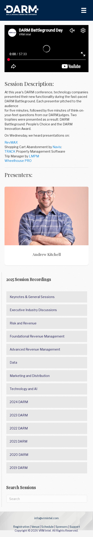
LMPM (34, 156)
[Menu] (83, 10)
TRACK (10, 151)
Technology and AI (23, 389)
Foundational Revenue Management (37, 336)
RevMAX (11, 142)
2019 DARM (19, 468)
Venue (35, 526)
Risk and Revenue (23, 323)
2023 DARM (19, 415)
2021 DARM (18, 441)
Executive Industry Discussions (33, 310)
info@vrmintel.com (46, 518)
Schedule (47, 526)
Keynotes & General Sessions (32, 297)
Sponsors (61, 526)
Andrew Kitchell (46, 216)
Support (75, 526)
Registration (21, 526)
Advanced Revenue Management (35, 349)
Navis (57, 147)
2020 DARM (19, 455)
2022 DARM (19, 428)
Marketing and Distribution (30, 376)
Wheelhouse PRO (18, 161)
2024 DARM (19, 402)
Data (13, 362)
